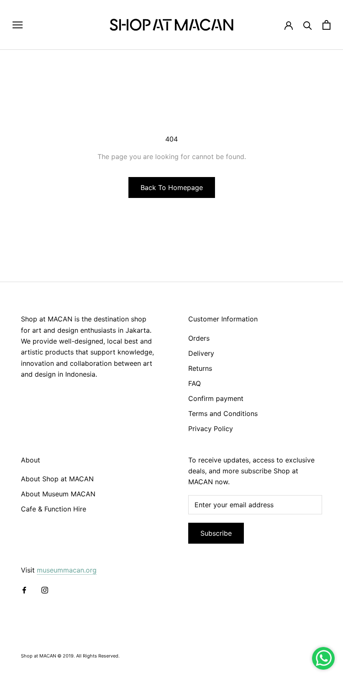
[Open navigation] (18, 24)
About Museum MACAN (58, 494)
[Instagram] (44, 589)
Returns (200, 368)
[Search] (307, 25)
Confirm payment (215, 398)
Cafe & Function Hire (53, 509)
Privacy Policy (210, 428)
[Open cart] (326, 25)
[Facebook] (24, 589)
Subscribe (216, 533)
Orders (199, 338)
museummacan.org (67, 570)
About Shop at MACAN (57, 479)
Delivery (201, 353)
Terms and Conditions (223, 413)
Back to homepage (172, 187)
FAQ (194, 383)
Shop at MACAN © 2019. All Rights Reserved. (70, 656)
